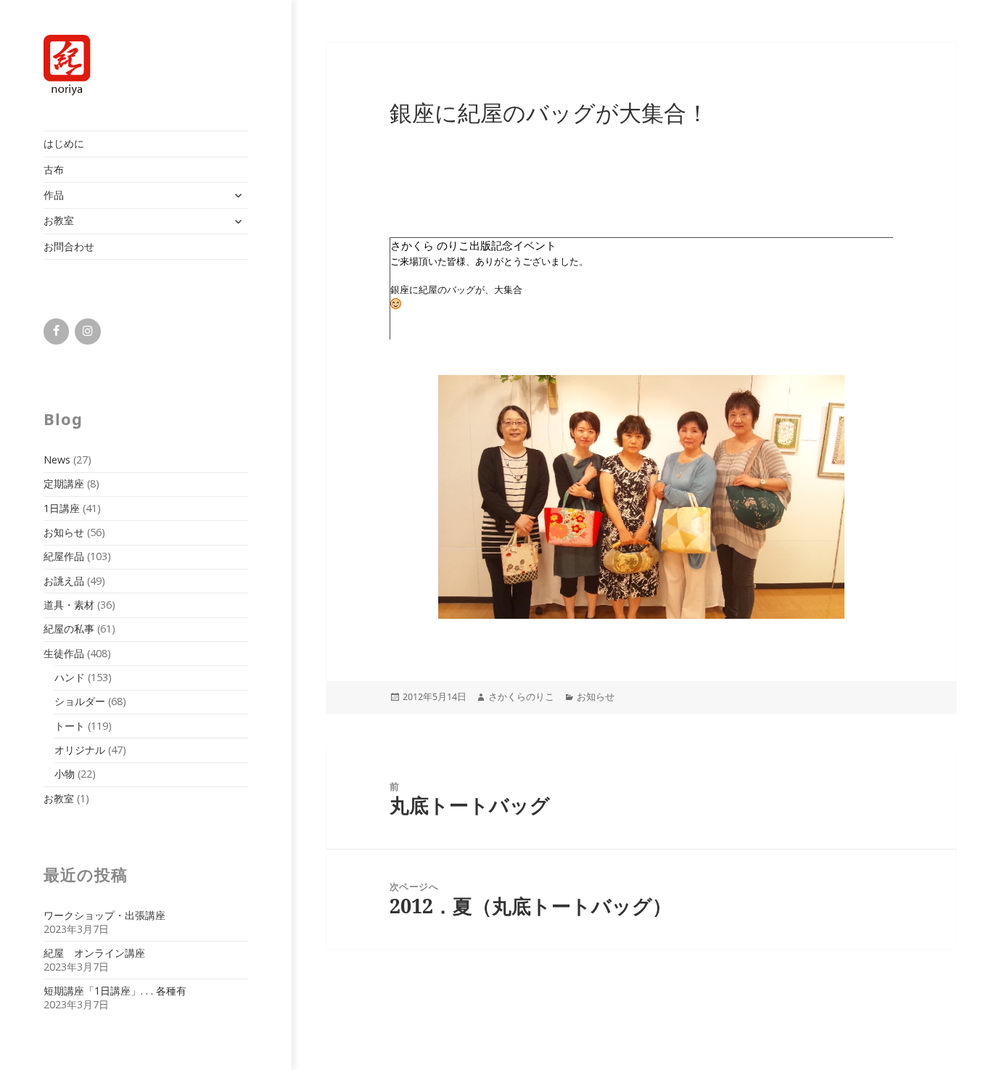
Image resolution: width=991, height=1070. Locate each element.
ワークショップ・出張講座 (104, 915)
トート (69, 726)
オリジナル (79, 750)
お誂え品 (64, 581)
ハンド (69, 677)
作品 (54, 195)
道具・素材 (69, 605)
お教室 (59, 220)
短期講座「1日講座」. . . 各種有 (115, 990)
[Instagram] (87, 331)
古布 (54, 169)
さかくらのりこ (521, 697)
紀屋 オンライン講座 (94, 953)
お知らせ (64, 532)
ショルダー (79, 701)
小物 (64, 774)
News (57, 459)
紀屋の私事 (69, 628)
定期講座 (64, 483)
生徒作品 (64, 653)
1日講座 (62, 508)
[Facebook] (56, 331)
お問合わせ (69, 246)
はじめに (64, 143)
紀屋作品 (64, 556)
